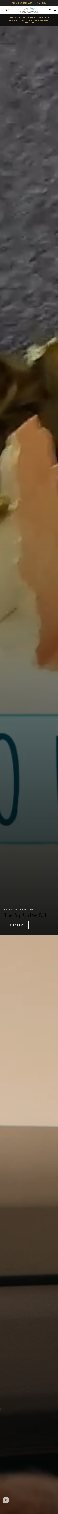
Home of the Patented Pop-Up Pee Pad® (29, 3)
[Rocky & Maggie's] (29, 10)
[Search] (9, 10)
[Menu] (3, 10)
